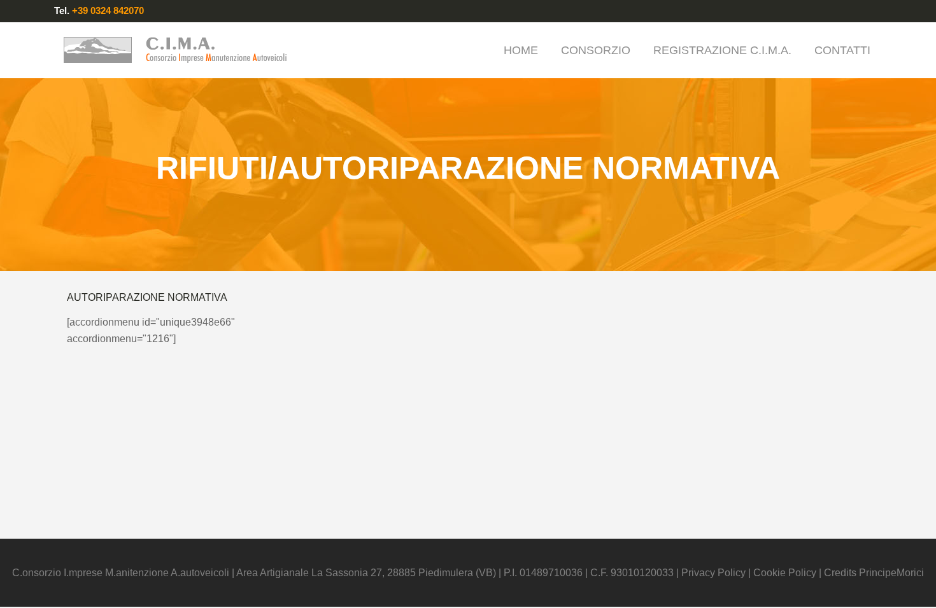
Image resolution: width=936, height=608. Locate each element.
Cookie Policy (784, 572)
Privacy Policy (714, 572)
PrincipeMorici (891, 572)
